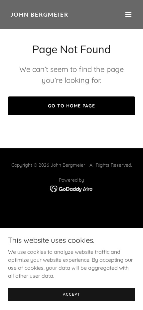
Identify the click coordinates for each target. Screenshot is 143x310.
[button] (128, 14)
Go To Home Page (71, 106)
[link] (52, 14)
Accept (71, 294)
